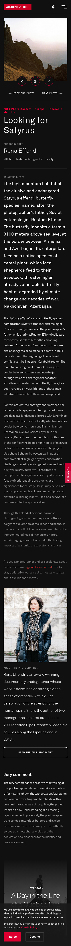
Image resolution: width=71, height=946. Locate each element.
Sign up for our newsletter (41, 567)
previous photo (24, 93)
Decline (34, 936)
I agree (12, 936)
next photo (50, 93)
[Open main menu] (64, 6)
